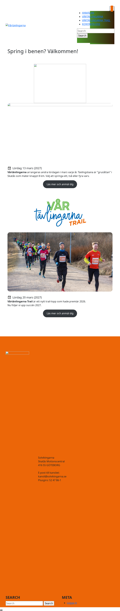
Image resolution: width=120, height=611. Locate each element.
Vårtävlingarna (92, 16)
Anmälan (88, 13)
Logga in (72, 603)
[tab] (111, 8)
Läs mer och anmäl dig (60, 184)
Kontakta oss (91, 24)
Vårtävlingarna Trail (96, 20)
